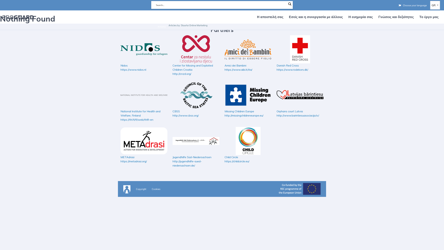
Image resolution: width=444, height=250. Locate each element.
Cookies (156, 189)
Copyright (141, 189)
